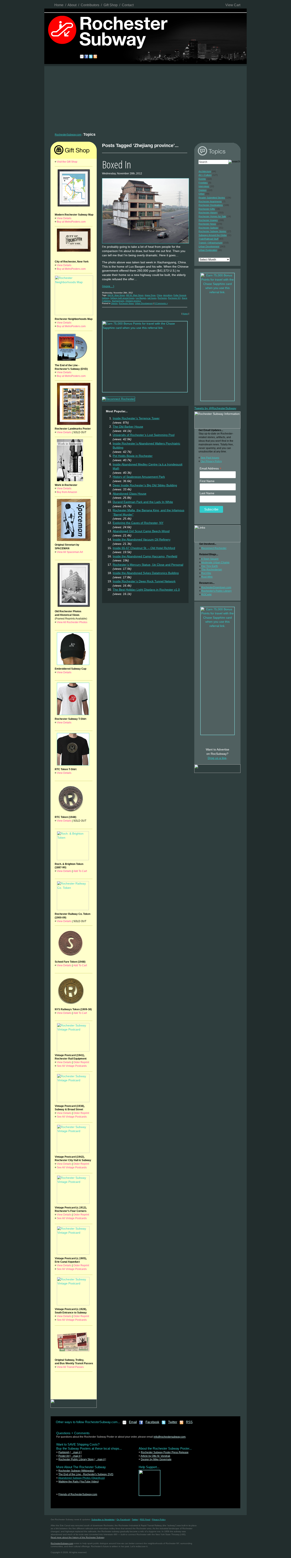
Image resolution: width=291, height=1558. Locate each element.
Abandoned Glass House (129, 493)
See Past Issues (210, 457)
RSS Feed (145, 1519)
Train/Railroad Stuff (208, 239)
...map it (75, 1452)
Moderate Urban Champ (215, 562)
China (159, 295)
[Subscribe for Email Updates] (124, 1424)
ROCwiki (206, 594)
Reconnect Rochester (213, 548)
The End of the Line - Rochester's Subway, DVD (85, 1474)
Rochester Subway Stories (212, 231)
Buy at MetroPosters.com (71, 221)
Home (58, 5)
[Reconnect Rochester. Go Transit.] (149, 1494)
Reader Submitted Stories (212, 197)
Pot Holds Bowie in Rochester (133, 456)
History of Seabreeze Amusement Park (139, 476)
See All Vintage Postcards (72, 1065)
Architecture (205, 171)
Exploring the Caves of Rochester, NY (138, 523)
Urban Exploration (208, 250)
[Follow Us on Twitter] (163, 1424)
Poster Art (63, 1456)
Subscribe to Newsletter (103, 1519)
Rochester (162, 298)
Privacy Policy (159, 1519)
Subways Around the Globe (213, 235)
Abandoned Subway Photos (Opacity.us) (81, 1477)
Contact (128, 5)
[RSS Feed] (181, 1424)
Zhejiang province (133, 301)
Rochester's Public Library (216, 590)
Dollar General (179, 295)
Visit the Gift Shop (67, 161)
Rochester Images (208, 220)
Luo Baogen (141, 298)
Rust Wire (207, 576)
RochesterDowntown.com (216, 587)
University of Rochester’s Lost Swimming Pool (143, 435)
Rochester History (208, 212)
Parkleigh (63, 1452)
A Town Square (210, 558)
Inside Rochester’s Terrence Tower (136, 418)
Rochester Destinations (211, 205)
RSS (189, 1422)
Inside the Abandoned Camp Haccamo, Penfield (145, 556)
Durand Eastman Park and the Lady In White (143, 502)
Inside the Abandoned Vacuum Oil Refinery (141, 539)
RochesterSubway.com (68, 134)
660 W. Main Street (134, 295)
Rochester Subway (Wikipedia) (76, 1470)
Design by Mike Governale (156, 1459)
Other (202, 193)
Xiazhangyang (118, 301)
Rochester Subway (208, 227)
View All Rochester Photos (72, 622)
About (72, 5)
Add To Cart (80, 871)
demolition (167, 295)
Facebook (152, 1422)
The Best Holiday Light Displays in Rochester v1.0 (146, 589)
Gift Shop (111, 5)
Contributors (90, 5)
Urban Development (144, 303)
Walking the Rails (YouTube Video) (78, 1481)
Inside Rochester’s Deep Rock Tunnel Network (144, 581)
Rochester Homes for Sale (212, 216)
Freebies (203, 182)
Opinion (114, 303)
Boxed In (116, 164)
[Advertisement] (145, 98)
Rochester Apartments (210, 201)
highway (105, 298)
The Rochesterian (211, 569)
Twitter (172, 1422)
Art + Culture (205, 175)
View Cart (232, 5)
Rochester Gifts (207, 209)
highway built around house (122, 298)
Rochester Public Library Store (76, 1459)
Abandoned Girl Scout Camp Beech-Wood (141, 531)
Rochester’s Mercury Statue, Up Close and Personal (148, 564)
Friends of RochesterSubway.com (77, 1494)
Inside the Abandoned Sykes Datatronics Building (146, 573)
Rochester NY (174, 298)
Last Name (207, 493)
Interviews (204, 186)
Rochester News (126, 303)
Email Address (210, 468)
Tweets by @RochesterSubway (215, 408)
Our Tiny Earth (209, 566)
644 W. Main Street (116, 295)
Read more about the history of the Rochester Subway (77, 1537)
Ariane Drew (150, 295)
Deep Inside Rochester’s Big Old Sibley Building (145, 485)
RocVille (206, 573)
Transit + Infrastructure (210, 242)
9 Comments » (161, 303)
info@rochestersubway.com (170, 1436)
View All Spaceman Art (70, 552)
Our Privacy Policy (211, 461)
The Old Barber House (128, 426)
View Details (64, 218)
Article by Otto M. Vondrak (155, 1456)
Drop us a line (217, 758)
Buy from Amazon (67, 492)
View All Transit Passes (70, 1367)
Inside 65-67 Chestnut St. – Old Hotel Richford (144, 548)
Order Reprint (81, 1062)
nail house (151, 298)
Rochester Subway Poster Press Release (165, 1452)
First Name (207, 481)
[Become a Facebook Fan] (141, 1424)
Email (133, 1422)
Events (202, 179)
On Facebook (123, 1519)
